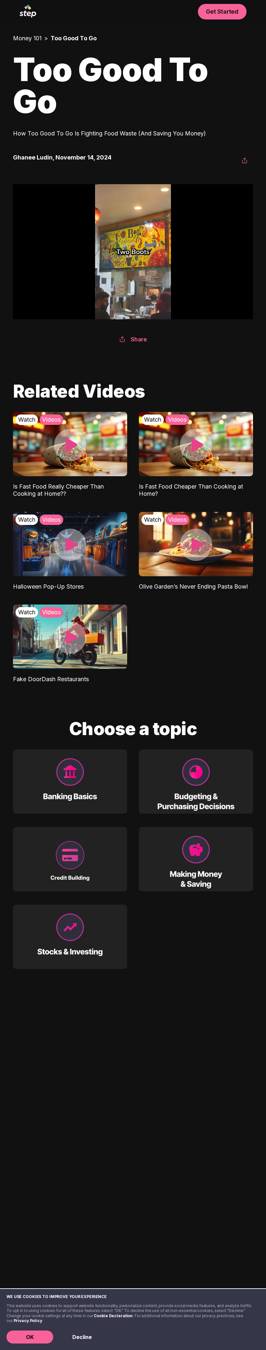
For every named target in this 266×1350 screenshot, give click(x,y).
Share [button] (139, 339)
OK (30, 1337)
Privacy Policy (28, 1320)
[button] (244, 160)
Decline (82, 1337)
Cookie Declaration (113, 1315)
